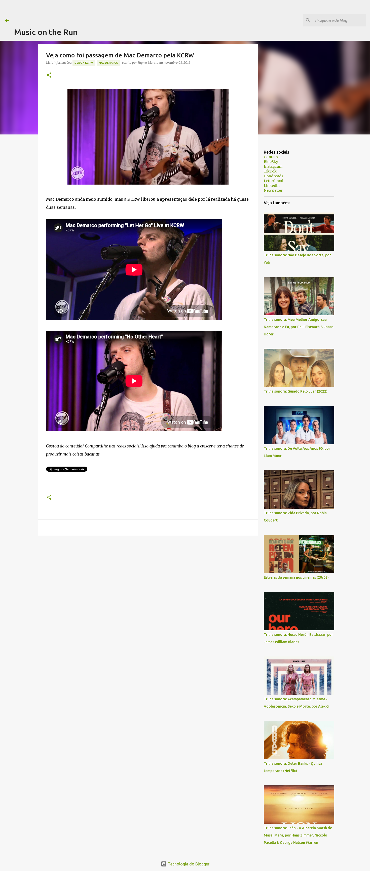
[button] (49, 75)
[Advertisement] (105, 11)
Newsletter (273, 190)
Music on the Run (46, 32)
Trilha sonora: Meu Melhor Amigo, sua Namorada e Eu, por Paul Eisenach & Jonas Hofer (298, 327)
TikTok (270, 171)
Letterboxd (273, 181)
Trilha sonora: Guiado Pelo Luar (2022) (295, 391)
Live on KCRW (84, 62)
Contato (271, 157)
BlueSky (271, 161)
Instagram (273, 166)
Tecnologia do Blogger (188, 864)
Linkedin (272, 185)
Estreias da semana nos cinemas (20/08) (296, 577)
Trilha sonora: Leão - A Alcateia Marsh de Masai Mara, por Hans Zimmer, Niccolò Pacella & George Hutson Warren (298, 835)
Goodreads (273, 176)
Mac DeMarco (108, 62)
